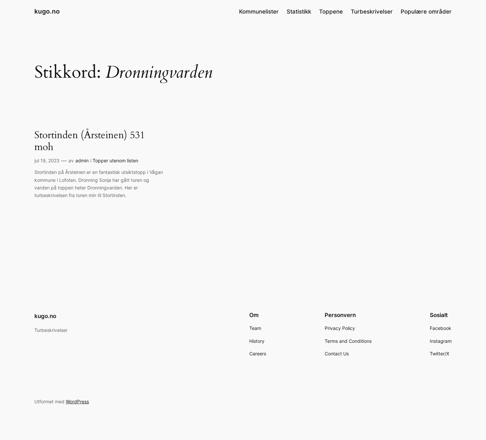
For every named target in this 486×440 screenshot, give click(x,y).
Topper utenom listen (115, 160)
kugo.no (47, 11)
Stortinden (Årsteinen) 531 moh (89, 141)
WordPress (77, 401)
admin (82, 160)
